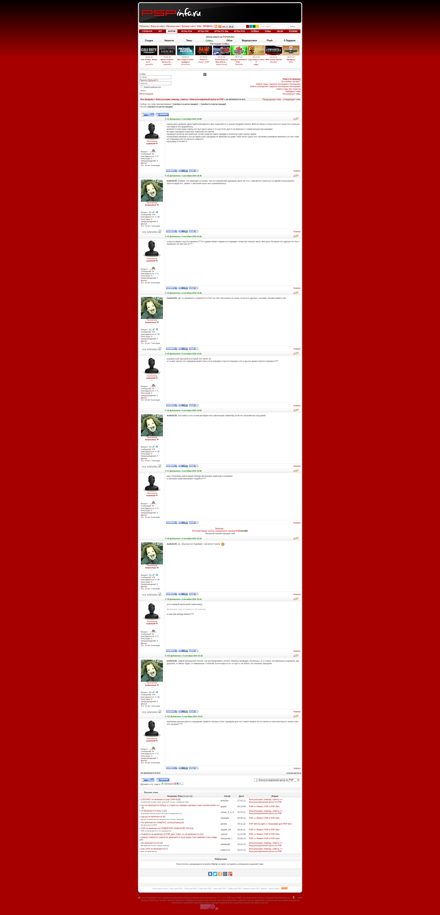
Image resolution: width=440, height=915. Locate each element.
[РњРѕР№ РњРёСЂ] (225, 874)
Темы (189, 40)
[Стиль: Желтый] (257, 26)
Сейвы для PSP (234, 888)
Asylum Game (221, 64)
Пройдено (291, 60)
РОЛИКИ (293, 31)
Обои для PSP (190, 888)
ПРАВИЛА (207, 26)
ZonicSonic (185, 64)
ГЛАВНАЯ (147, 31)
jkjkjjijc (256, 64)
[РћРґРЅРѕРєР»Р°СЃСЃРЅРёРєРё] (220, 874)
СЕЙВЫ (255, 31)
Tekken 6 (203, 60)
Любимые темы (293, 91)
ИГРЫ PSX (239, 31)
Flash (270, 40)
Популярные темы (291, 94)
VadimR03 (149, 64)
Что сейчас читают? (291, 81)
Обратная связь (173, 26)
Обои (229, 40)
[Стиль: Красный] (247, 26)
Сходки (149, 40)
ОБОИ (280, 31)
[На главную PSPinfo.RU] (220, 5)
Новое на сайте (157, 26)
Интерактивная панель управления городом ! (220, 531)
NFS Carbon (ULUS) (274, 60)
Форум (264, 888)
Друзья (144, 163)
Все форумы (147, 99)
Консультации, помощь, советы (172, 99)
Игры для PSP (176, 888)
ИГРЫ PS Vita (221, 31)
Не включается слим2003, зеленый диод (161, 822)
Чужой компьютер (152, 87)
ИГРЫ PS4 (186, 31)
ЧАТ (160, 31)
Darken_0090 (203, 62)
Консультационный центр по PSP (207, 99)
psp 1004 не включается (153, 849)
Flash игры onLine (160, 888)
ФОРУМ (171, 31)
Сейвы (209, 40)
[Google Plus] (230, 874)
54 (153, 154)
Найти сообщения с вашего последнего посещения (275, 86)
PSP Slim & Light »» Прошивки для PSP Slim (270, 824)
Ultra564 (273, 62)
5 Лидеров (289, 40)
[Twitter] (215, 874)
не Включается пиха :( (152, 811)
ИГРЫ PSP (203, 31)
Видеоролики (249, 40)
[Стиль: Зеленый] (254, 26)
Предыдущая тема (272, 99)
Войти (143, 90)
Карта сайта (274, 888)
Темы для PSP (219, 888)
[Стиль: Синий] (250, 26)
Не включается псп (150, 843)
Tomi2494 (239, 64)
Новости (169, 40)
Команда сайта (188, 26)
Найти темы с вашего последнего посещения (278, 84)
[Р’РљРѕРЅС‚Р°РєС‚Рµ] (210, 874)
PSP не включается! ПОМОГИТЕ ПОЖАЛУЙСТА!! (165, 828)
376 (153, 215)
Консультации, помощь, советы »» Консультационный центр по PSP (265, 800)
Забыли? (152, 80)
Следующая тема (291, 99)
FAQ (199, 26)
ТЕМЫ (268, 31)
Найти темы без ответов (289, 89)
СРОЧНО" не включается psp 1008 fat (159, 799)
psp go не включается (151, 816)
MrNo (291, 62)
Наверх (297, 171)
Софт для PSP (204, 888)
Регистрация (146, 94)
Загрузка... (220, 528)
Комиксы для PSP (251, 888)
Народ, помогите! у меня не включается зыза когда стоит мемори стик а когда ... (180, 837)
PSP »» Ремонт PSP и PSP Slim (264, 806)
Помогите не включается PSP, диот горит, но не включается (170, 834)
